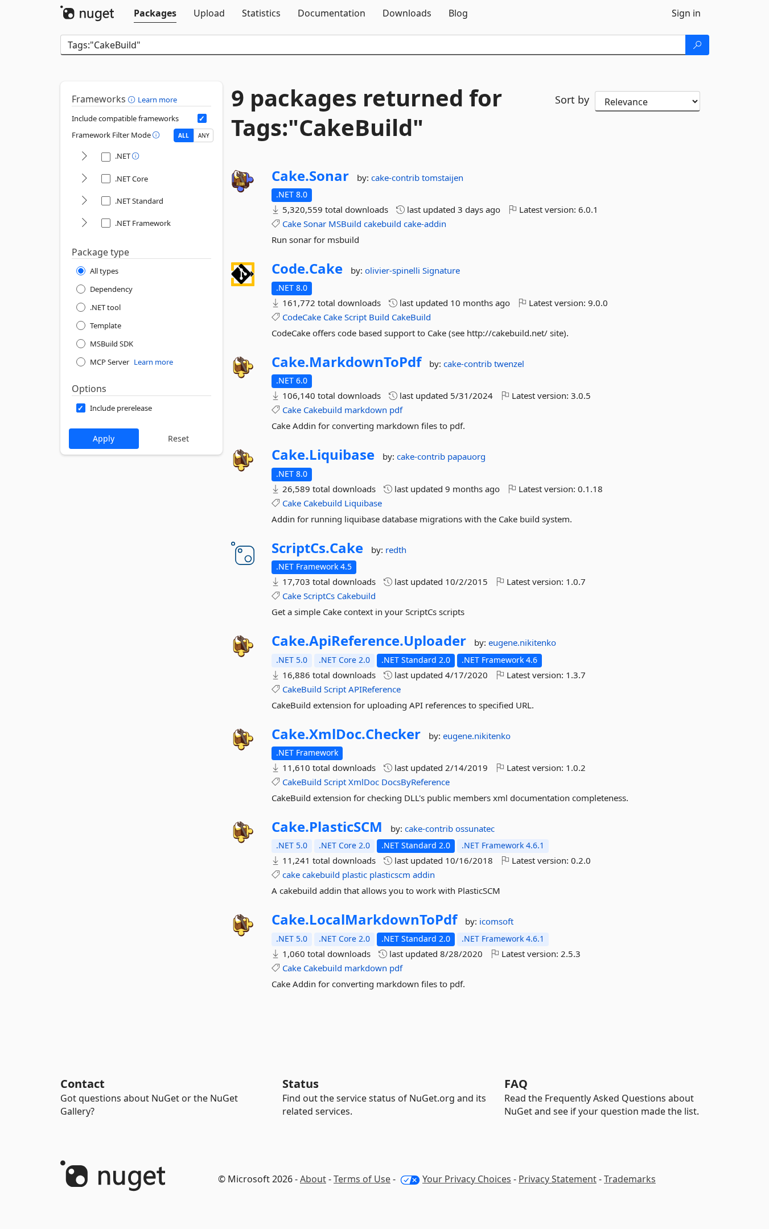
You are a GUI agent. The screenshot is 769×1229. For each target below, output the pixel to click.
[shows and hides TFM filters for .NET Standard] (84, 201)
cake (291, 874)
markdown (365, 409)
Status (300, 1083)
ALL (183, 135)
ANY (203, 135)
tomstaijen (442, 177)
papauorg (466, 456)
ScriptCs (319, 595)
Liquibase (363, 503)
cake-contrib (396, 177)
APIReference (374, 689)
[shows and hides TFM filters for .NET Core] (84, 179)
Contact (82, 1083)
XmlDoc (363, 781)
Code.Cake (307, 268)
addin (424, 874)
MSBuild (344, 223)
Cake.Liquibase (323, 454)
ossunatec (475, 828)
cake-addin (425, 223)
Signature (441, 270)
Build (379, 317)
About (313, 1179)
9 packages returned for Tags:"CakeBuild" (366, 112)
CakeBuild (411, 317)
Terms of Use (362, 1179)
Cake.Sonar (310, 176)
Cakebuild (322, 409)
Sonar (314, 223)
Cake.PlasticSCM (327, 826)
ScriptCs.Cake (317, 548)
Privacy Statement (558, 1179)
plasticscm (389, 874)
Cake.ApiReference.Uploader (369, 640)
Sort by (572, 99)
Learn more (157, 99)
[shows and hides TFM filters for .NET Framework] (84, 223)
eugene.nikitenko (522, 642)
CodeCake (301, 317)
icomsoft (496, 921)
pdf (395, 409)
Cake (291, 223)
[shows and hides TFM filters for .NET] (84, 157)
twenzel (509, 363)
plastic (354, 874)
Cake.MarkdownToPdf (346, 362)
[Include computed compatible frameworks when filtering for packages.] (202, 118)
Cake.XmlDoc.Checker (346, 734)
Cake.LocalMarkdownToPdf (364, 919)
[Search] (697, 45)
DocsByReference (415, 781)
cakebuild (382, 223)
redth (395, 549)
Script (355, 317)
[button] (133, 99)
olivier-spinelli (393, 270)
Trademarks (630, 1179)
